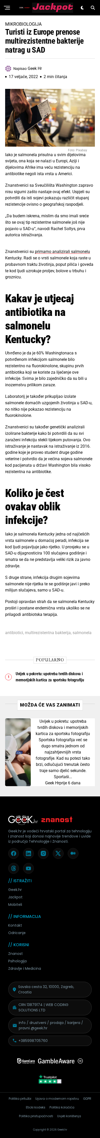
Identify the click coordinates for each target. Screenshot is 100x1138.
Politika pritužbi (20, 1098)
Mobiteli (15, 904)
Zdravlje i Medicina (24, 968)
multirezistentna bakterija (48, 633)
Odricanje (17, 932)
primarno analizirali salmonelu (62, 251)
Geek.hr (15, 889)
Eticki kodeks (35, 1107)
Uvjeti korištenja (69, 1116)
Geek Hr (52, 782)
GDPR (87, 1098)
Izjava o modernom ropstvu (57, 1098)
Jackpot (15, 897)
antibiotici (14, 633)
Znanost (15, 953)
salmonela (82, 633)
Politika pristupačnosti (36, 1116)
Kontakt (15, 925)
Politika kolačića (61, 1107)
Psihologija (17, 961)
